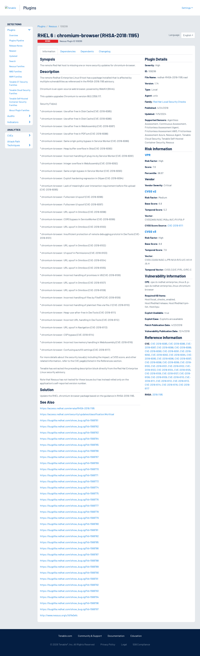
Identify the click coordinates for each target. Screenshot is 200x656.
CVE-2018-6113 (181, 380)
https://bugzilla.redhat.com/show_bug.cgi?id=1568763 (69, 432)
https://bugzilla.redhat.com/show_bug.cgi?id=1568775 (69, 493)
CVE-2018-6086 (176, 343)
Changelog (104, 51)
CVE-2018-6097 (183, 358)
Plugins (29, 7)
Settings (186, 7)
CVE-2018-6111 (175, 225)
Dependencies (68, 51)
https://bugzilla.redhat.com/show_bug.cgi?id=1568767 (69, 456)
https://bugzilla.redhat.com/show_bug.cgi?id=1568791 (69, 578)
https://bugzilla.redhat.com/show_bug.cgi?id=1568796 (69, 603)
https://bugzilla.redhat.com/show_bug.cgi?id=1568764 (69, 438)
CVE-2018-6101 (159, 365)
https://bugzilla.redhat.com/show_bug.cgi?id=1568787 (69, 554)
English (187, 35)
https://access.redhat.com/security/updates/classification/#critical (77, 414)
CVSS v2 (150, 191)
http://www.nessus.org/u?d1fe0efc (59, 615)
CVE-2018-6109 (159, 377)
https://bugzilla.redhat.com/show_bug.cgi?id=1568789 (69, 566)
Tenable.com (65, 635)
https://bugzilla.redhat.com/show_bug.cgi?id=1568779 (69, 517)
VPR (147, 155)
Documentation (116, 635)
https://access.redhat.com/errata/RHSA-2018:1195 (67, 408)
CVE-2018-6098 (153, 362)
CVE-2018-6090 (153, 351)
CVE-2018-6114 (153, 384)
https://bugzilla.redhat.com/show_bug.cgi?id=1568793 (69, 590)
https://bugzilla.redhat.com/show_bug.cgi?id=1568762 (69, 426)
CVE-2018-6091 (171, 351)
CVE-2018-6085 (159, 343)
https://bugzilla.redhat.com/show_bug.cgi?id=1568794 (69, 596)
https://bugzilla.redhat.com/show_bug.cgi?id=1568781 (69, 529)
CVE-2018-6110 (176, 377)
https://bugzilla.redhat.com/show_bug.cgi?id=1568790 (69, 572)
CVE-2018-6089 (183, 347)
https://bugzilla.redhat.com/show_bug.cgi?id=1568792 (69, 584)
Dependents (87, 51)
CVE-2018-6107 (170, 373)
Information (48, 51)
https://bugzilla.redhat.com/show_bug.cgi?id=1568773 (69, 481)
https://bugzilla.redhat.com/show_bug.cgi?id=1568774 (69, 487)
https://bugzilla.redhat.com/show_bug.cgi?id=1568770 (69, 469)
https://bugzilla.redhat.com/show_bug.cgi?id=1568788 (69, 560)
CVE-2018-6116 (170, 384)
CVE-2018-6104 (165, 369)
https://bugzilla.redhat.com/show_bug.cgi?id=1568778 (69, 511)
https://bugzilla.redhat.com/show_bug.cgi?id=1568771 (69, 475)
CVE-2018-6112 (164, 380)
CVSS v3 (150, 231)
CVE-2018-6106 (153, 373)
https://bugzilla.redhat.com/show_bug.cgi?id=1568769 (69, 462)
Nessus (53, 26)
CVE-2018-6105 (182, 369)
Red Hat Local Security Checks (169, 101)
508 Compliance (141, 644)
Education (136, 635)
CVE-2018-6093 (159, 354)
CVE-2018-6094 (177, 354)
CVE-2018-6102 (176, 365)
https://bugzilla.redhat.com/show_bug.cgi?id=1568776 (69, 499)
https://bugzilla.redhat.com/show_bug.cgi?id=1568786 (69, 548)
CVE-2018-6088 (165, 347)
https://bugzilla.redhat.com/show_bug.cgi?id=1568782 (69, 536)
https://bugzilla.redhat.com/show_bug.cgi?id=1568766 (69, 450)
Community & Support (90, 635)
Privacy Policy (107, 644)
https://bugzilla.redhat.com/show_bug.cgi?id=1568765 (69, 444)
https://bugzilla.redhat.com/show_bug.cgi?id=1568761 (69, 420)
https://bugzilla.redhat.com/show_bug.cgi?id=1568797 (69, 609)
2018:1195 (157, 394)
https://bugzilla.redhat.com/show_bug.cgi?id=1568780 (69, 523)
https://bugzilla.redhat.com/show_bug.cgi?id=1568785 (69, 542)
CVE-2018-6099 (170, 362)
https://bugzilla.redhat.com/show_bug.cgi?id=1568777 (69, 505)
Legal (124, 644)
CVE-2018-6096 (165, 358)
